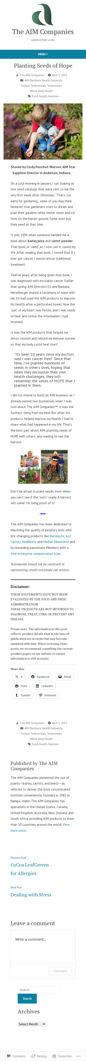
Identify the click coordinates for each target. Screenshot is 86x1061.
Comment (60, 971)
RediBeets (29, 542)
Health (46, 80)
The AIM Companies (43, 31)
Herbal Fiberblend (56, 542)
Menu (50, 54)
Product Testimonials (33, 85)
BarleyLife (57, 536)
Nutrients (56, 80)
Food (35, 96)
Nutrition (53, 96)
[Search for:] (39, 990)
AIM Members (32, 80)
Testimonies (54, 85)
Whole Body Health (41, 91)
